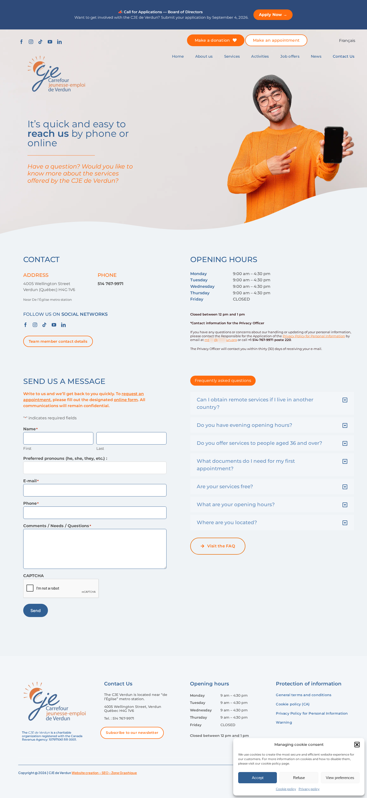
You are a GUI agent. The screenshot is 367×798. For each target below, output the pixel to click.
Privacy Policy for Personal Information (314, 336)
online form (126, 399)
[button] (357, 744)
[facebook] (21, 41)
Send (35, 610)
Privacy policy (309, 789)
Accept (257, 778)
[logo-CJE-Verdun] (56, 54)
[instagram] (31, 41)
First (27, 448)
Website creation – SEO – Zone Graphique (104, 773)
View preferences (340, 778)
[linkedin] (59, 41)
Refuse (299, 778)
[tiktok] (40, 41)
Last (100, 448)
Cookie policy (286, 789)
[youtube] (50, 41)
